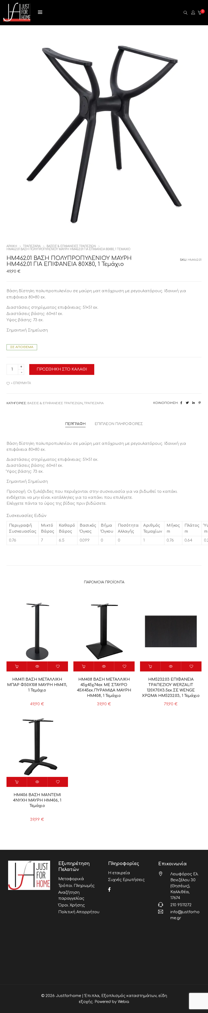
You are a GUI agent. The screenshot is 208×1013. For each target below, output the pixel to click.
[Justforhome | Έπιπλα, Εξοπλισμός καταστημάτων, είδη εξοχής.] (16, 19)
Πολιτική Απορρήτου (78, 912)
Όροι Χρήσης (71, 905)
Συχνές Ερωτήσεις (126, 880)
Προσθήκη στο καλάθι (62, 369)
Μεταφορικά (71, 879)
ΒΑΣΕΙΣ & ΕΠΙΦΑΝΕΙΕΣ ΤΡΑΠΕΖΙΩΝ (71, 246)
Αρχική (11, 246)
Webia (123, 1002)
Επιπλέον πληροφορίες (119, 424)
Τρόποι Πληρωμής (76, 886)
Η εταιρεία (119, 873)
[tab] (75, 424)
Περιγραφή (75, 424)
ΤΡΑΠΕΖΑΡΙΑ (32, 246)
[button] (16, 666)
